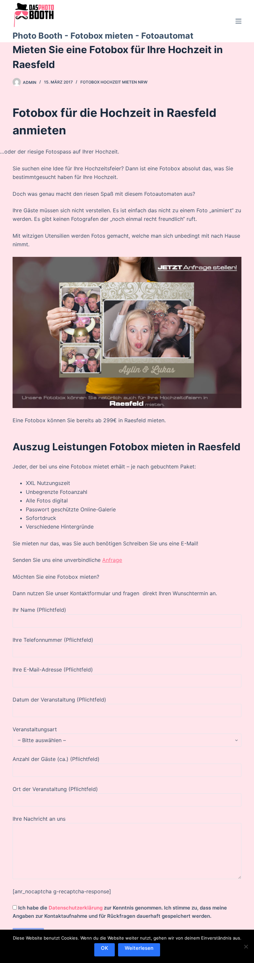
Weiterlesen (139, 948)
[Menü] (238, 21)
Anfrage (112, 560)
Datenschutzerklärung (76, 908)
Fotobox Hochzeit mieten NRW (114, 82)
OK (104, 948)
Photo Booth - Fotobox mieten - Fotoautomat (103, 36)
